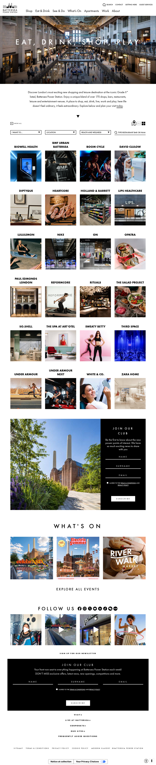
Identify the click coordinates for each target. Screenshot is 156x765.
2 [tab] (78, 81)
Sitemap (18, 748)
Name (123, 457)
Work (105, 11)
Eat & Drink (42, 11)
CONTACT (119, 4)
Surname (123, 466)
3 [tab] (81, 81)
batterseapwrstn (25, 616)
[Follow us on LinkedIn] (100, 609)
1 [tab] (74, 81)
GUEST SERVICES (146, 4)
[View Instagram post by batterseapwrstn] (39, 642)
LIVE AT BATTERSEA (77, 720)
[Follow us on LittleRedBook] (115, 609)
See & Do (59, 11)
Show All (16, 123)
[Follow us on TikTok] (105, 609)
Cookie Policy (80, 748)
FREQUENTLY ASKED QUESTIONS (78, 736)
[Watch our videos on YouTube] (95, 609)
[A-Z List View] (141, 123)
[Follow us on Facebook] (80, 609)
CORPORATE (77, 726)
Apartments (91, 11)
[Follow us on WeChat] (110, 609)
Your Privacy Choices (87, 761)
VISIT (77, 715)
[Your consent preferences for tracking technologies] (151, 760)
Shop (29, 11)
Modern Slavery (100, 748)
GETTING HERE (131, 4)
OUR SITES (77, 731)
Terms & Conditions (128, 483)
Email (123, 475)
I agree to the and (79, 690)
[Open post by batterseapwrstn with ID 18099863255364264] (60, 629)
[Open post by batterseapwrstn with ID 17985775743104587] (95, 629)
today (120, 106)
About (116, 11)
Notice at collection (61, 761)
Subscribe (123, 498)
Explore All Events (78, 589)
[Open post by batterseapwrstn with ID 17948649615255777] (25, 629)
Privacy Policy (123, 485)
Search (109, 4)
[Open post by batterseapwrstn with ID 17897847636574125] (130, 629)
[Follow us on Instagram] (85, 609)
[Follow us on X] (90, 609)
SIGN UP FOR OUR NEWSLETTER (78, 653)
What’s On (74, 11)
